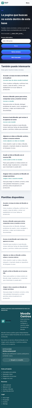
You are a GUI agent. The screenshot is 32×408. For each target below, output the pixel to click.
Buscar (16, 46)
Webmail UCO (7, 387)
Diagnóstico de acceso (9, 376)
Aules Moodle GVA (8, 391)
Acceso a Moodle (8, 389)
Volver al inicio (16, 52)
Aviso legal (6, 397)
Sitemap (5, 404)
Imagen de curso (8, 378)
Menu (27, 3)
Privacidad (6, 400)
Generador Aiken (8, 374)
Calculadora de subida (9, 372)
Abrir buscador (16, 57)
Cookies (5, 402)
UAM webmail (7, 385)
